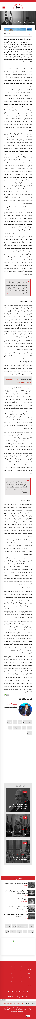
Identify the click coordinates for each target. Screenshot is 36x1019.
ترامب (14, 926)
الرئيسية (29, 966)
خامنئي (29, 728)
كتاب (29, 981)
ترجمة (26, 885)
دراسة (26, 895)
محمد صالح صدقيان (21, 854)
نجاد (10, 728)
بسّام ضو (24, 829)
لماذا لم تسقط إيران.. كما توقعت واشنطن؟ (16, 883)
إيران (20, 722)
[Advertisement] (18, 752)
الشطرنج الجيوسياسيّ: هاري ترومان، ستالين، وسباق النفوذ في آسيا (16, 892)
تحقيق (29, 974)
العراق (29, 970)
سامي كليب (29, 33)
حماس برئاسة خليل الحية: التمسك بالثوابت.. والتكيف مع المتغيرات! (18, 806)
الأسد (15, 722)
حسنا (27, 1016)
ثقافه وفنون (12, 970)
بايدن (19, 926)
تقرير (29, 978)
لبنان (7, 932)
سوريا (24, 728)
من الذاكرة (12, 981)
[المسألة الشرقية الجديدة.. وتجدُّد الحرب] (18, 825)
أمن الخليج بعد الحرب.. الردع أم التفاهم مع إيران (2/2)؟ (18, 858)
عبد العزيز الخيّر (17, 728)
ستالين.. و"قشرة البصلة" (21, 899)
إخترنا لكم (25, 901)
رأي (25, 818)
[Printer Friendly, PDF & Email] (6, 696)
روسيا (25, 932)
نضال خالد (24, 801)
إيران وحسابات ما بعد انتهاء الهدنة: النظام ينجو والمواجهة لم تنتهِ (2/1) (16, 915)
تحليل (25, 792)
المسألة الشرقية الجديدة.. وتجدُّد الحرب (18, 832)
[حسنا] (34, 1012)
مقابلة (21, 981)
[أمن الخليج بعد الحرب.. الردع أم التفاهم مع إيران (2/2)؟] (18, 851)
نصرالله (29, 733)
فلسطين (13, 932)
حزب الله (9, 722)
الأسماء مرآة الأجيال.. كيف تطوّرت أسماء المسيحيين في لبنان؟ (17, 907)
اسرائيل (25, 926)
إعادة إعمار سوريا (27, 722)
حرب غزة (8, 926)
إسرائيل (31, 926)
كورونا (29, 985)
